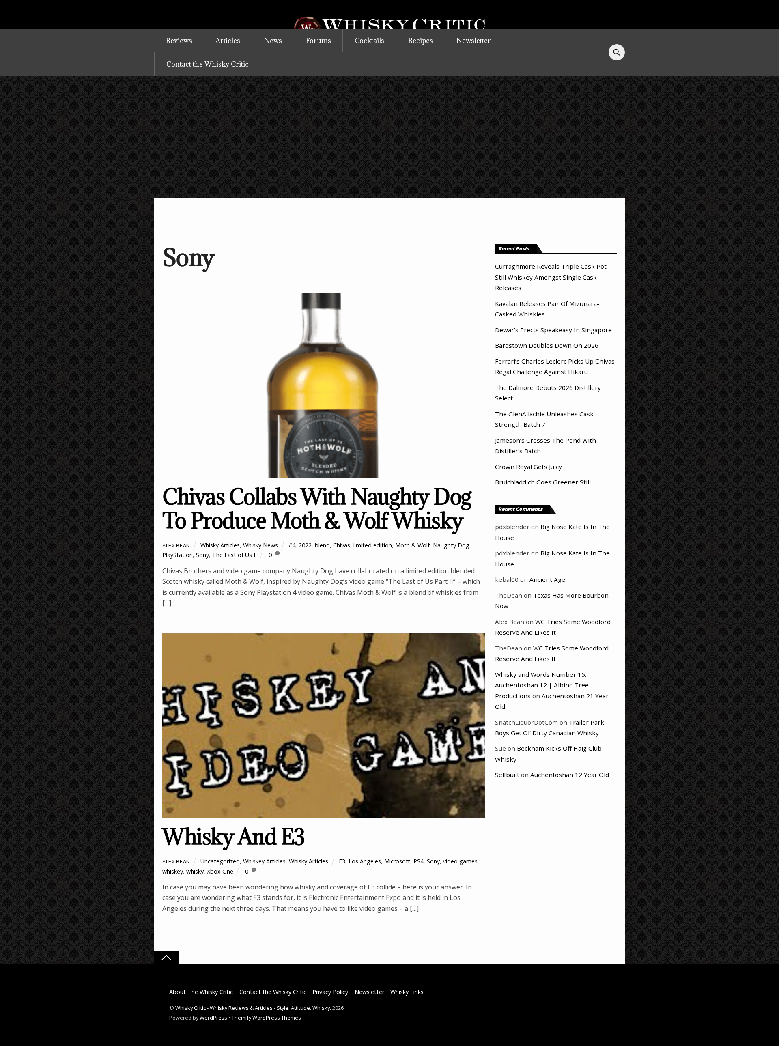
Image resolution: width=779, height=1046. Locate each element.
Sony (202, 555)
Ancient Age (547, 579)
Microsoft (397, 861)
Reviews (179, 40)
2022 (305, 545)
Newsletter (473, 40)
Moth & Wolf (412, 545)
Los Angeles (365, 861)
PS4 (418, 861)
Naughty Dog (451, 545)
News (273, 40)
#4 (291, 545)
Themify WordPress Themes (266, 1017)
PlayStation (177, 555)
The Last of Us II (234, 555)
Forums (318, 40)
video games (460, 861)
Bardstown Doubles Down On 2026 (546, 345)
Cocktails (369, 40)
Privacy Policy (330, 992)
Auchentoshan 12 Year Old (569, 775)
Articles (227, 40)
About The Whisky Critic (201, 992)
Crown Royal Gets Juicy (528, 467)
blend (322, 545)
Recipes (420, 40)
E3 (342, 861)
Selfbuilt (507, 775)
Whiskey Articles (264, 861)
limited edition (372, 545)
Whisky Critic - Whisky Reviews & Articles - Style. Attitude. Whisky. (253, 1008)
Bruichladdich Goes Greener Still (543, 482)
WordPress (213, 1017)
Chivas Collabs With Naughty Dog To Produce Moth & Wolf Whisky (316, 508)
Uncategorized (220, 861)
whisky (195, 871)
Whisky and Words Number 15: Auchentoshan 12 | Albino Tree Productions (542, 685)
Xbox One (220, 871)
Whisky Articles (220, 545)
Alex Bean (176, 545)
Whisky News (260, 545)
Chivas (341, 545)
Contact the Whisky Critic (207, 64)
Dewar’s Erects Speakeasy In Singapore (553, 330)
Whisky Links (407, 992)
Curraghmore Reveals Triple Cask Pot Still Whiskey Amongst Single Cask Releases (551, 277)
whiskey (172, 871)
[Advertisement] (389, 137)
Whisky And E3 (233, 836)
